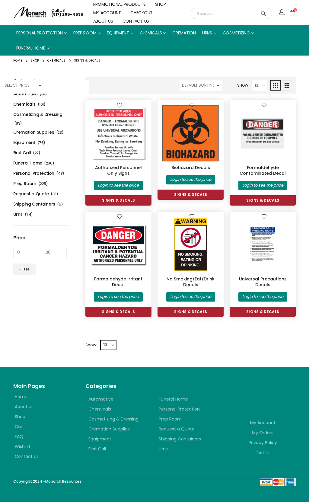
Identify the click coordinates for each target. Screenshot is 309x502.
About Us (103, 21)
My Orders (262, 433)
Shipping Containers (34, 204)
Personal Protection (39, 33)
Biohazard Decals (190, 168)
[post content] (118, 133)
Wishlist (22, 446)
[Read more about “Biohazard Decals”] (209, 114)
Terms (262, 452)
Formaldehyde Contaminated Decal (263, 170)
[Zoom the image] (263, 392)
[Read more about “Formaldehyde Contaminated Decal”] (281, 114)
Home (21, 397)
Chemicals (151, 33)
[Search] (263, 13)
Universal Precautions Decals (263, 282)
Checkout (141, 13)
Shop (160, 4)
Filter (24, 269)
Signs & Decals (118, 200)
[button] (275, 85)
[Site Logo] (30, 12)
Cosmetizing (236, 33)
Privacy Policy (263, 443)
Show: (243, 85)
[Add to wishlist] (119, 104)
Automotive (25, 94)
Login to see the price (118, 185)
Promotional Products (119, 4)
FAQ (19, 436)
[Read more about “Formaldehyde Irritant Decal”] (137, 226)
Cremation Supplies (33, 132)
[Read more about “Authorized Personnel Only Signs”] (137, 114)
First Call (22, 153)
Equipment (118, 33)
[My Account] (281, 12)
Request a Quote (31, 194)
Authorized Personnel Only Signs (118, 170)
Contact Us (136, 21)
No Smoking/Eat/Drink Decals (191, 282)
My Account (107, 13)
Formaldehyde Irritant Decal (118, 282)
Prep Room (85, 33)
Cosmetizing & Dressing (37, 114)
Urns (207, 33)
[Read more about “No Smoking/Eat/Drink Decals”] (209, 226)
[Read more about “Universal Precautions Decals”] (281, 226)
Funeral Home (30, 48)
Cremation (184, 33)
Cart (19, 427)
